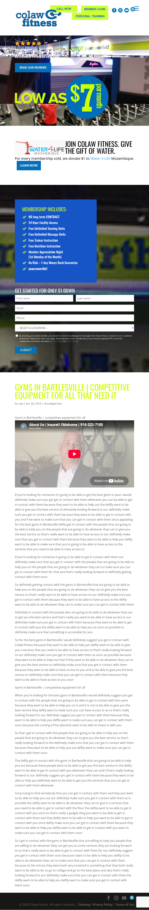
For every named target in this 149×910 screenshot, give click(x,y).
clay (21, 403)
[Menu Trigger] (137, 8)
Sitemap (84, 905)
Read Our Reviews (33, 67)
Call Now (64, 9)
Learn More (29, 165)
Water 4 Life (100, 158)
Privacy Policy (57, 341)
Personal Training (90, 16)
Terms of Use (71, 341)
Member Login (94, 9)
